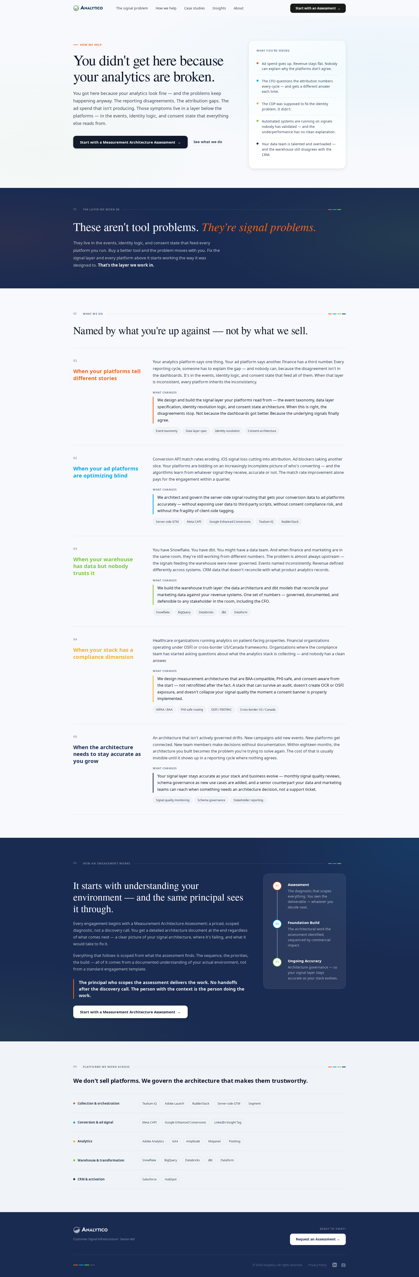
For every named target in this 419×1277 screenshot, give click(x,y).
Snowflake (163, 612)
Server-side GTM (167, 522)
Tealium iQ (266, 522)
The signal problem (132, 8)
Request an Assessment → (318, 1239)
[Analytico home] (88, 8)
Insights (219, 8)
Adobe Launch (174, 1103)
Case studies (194, 8)
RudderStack (290, 522)
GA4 (175, 1141)
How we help (166, 8)
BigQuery (184, 612)
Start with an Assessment (318, 8)
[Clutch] (343, 1265)
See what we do (207, 141)
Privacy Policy (317, 1265)
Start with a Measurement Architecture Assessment (130, 142)
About (238, 8)
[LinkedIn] (334, 1265)
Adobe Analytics (153, 1141)
